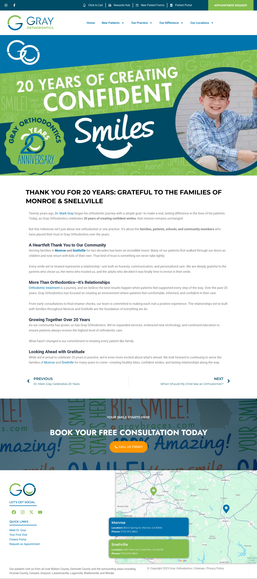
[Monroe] (226, 509)
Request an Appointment (24, 544)
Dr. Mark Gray (64, 213)
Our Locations (199, 23)
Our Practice (139, 23)
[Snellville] (153, 491)
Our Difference (169, 23)
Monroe (60, 250)
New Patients (111, 23)
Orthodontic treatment (44, 288)
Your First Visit (18, 534)
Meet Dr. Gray (17, 530)
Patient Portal (17, 539)
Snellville (79, 250)
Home (91, 23)
